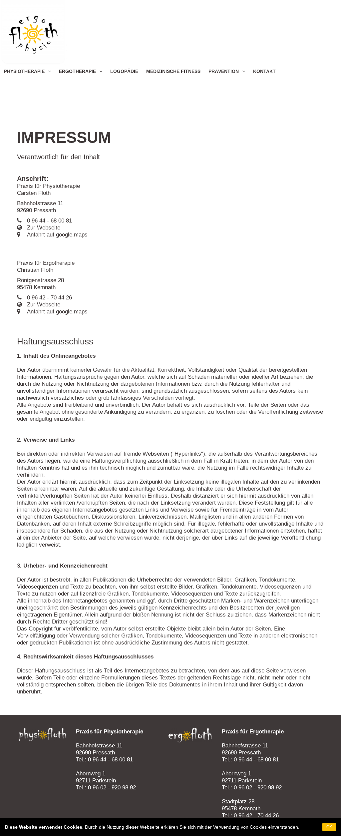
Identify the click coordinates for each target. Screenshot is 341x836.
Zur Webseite (43, 227)
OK (329, 827)
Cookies (73, 827)
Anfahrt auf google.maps (57, 234)
